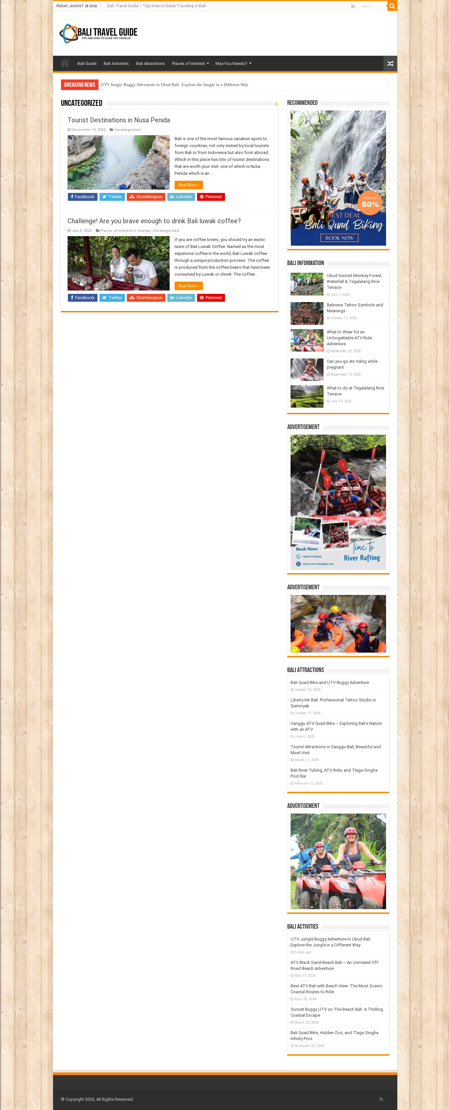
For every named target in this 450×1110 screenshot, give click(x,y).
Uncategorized (127, 130)
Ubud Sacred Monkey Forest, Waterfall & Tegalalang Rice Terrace (354, 281)
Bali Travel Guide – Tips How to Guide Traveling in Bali (156, 6)
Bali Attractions (150, 63)
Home (64, 63)
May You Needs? (231, 63)
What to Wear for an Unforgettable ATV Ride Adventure (349, 337)
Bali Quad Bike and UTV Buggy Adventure (330, 682)
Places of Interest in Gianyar (125, 231)
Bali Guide (87, 63)
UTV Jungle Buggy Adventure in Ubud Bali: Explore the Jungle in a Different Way (174, 84)
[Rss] (353, 6)
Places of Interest (188, 63)
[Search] (392, 6)
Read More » (189, 185)
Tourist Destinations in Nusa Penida (119, 120)
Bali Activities (116, 63)
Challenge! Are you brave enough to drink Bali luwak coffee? (154, 221)
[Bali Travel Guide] (99, 32)
